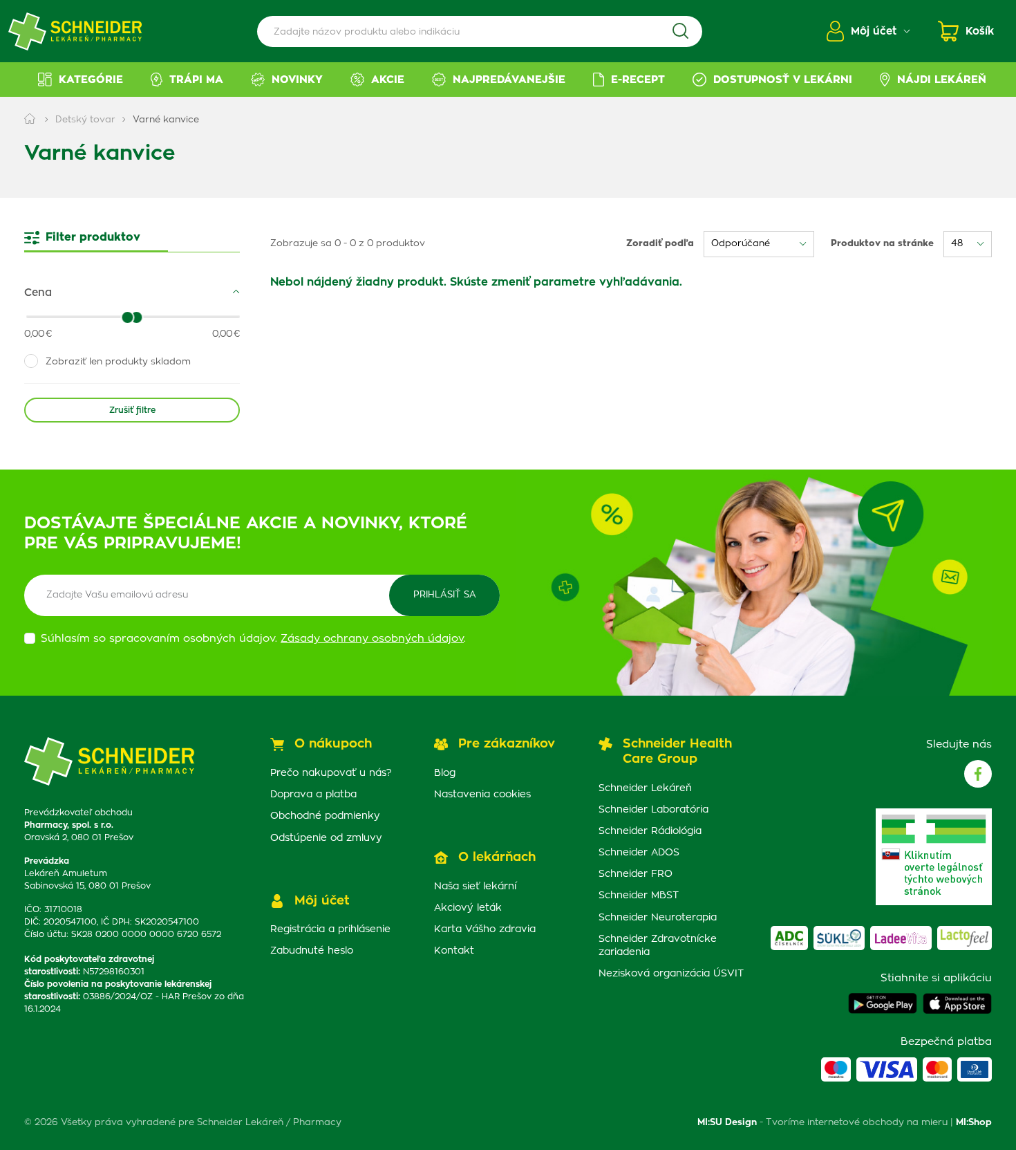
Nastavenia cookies (482, 794)
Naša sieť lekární (475, 886)
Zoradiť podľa (660, 243)
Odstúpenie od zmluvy (326, 838)
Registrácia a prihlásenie (330, 929)
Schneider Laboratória (653, 810)
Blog (444, 773)
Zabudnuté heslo (311, 951)
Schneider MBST (639, 895)
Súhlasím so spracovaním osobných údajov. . (253, 638)
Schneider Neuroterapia (658, 917)
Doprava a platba (313, 794)
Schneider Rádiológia (650, 831)
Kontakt (454, 951)
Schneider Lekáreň (645, 788)
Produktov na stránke (882, 243)
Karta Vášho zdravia (485, 929)
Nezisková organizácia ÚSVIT (671, 974)
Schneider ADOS (639, 852)
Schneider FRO (635, 874)
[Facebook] (978, 774)
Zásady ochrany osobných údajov (372, 638)
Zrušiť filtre (132, 410)
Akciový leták (468, 908)
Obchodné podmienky (325, 816)
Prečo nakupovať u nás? (331, 773)
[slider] (137, 317)
